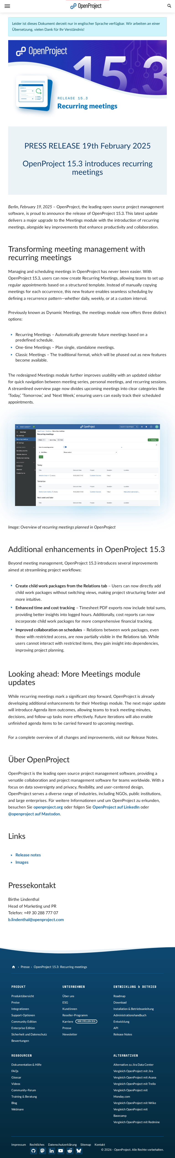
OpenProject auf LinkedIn (116, 807)
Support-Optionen (23, 1015)
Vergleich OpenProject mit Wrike (134, 1103)
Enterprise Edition (23, 1028)
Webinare (17, 1109)
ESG (65, 1002)
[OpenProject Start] (86, 6)
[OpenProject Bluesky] (79, 1151)
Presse (25, 967)
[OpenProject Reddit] (70, 1151)
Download (119, 1002)
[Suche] (169, 6)
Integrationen (20, 1009)
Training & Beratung (24, 1096)
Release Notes (122, 1034)
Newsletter (69, 1034)
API (115, 1028)
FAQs (14, 1071)
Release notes (28, 855)
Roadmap (119, 996)
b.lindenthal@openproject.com (36, 920)
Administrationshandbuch (129, 1015)
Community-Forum (23, 1090)
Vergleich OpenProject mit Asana (134, 1077)
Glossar (16, 1077)
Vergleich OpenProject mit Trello (134, 1084)
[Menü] (7, 6)
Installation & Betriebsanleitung (133, 1009)
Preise (15, 1002)
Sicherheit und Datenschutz (29, 1034)
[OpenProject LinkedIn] (51, 1151)
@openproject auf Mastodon (34, 814)
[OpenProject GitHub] (33, 1151)
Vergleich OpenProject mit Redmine (136, 1122)
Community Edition (23, 1021)
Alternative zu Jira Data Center (133, 1064)
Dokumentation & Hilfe (26, 1064)
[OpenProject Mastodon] (42, 1151)
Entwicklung (121, 1021)
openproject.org (48, 807)
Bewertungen (20, 1041)
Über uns (68, 996)
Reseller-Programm (75, 1015)
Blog (14, 1103)
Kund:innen (69, 1009)
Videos (15, 1084)
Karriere (67, 1021)
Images (21, 862)
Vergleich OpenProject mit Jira (133, 1071)
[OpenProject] (14, 967)
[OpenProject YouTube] (60, 1151)
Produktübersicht (22, 996)
